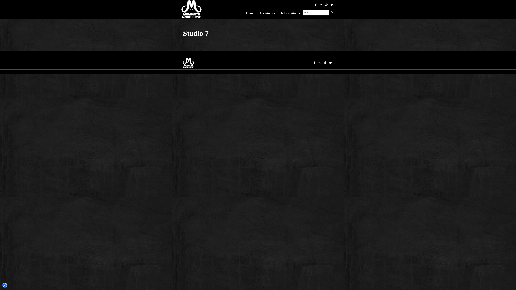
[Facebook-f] (315, 5)
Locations (266, 13)
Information (289, 13)
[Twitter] (332, 5)
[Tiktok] (326, 5)
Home (250, 13)
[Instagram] (321, 5)
